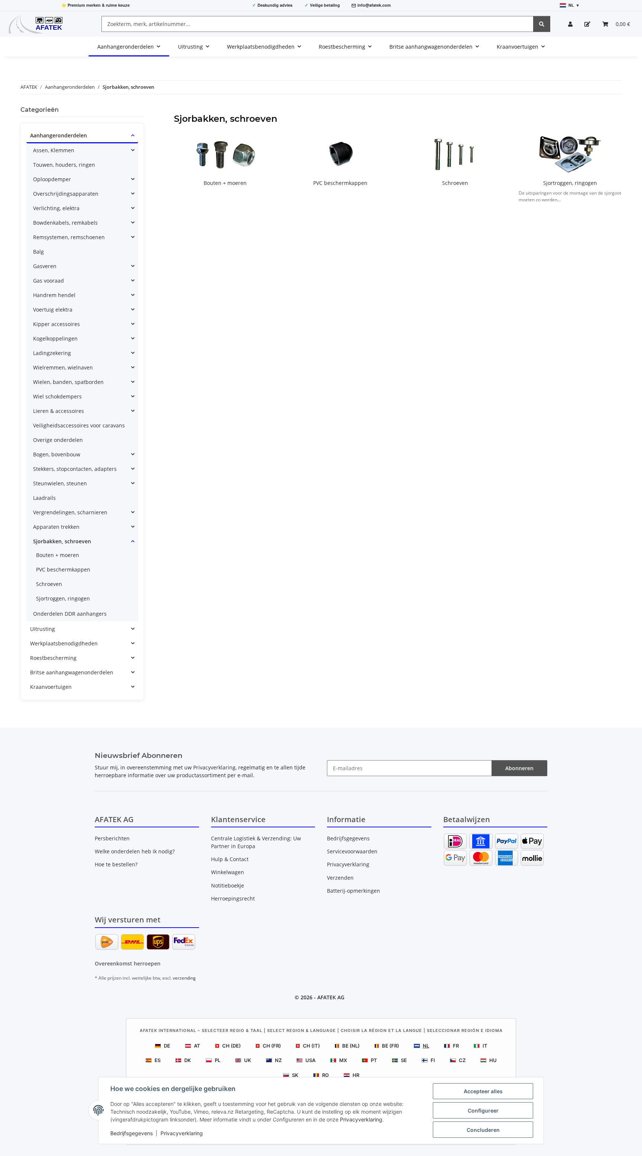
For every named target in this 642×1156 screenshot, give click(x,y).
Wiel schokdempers (57, 396)
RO (325, 1075)
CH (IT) (311, 1046)
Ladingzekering (52, 352)
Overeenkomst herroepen (127, 963)
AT (197, 1046)
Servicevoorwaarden (352, 851)
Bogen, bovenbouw (56, 454)
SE (404, 1060)
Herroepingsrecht (233, 898)
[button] (570, 24)
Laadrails (44, 497)
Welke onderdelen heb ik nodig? (135, 851)
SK (295, 1075)
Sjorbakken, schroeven (62, 541)
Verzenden (340, 877)
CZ (462, 1060)
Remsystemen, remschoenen (69, 237)
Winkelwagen (227, 872)
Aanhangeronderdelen (58, 135)
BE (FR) (390, 1046)
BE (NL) (351, 1046)
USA (310, 1060)
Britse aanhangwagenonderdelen (71, 672)
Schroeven (455, 182)
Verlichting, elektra (56, 208)
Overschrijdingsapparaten (65, 193)
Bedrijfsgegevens (131, 1133)
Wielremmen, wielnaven (63, 367)
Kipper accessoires (56, 324)
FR (456, 1046)
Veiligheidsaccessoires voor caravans (79, 425)
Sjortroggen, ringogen (570, 182)
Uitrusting (42, 628)
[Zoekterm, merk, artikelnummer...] (541, 24)
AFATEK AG (330, 997)
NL (426, 1046)
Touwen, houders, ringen (64, 164)
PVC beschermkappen (340, 182)
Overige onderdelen (58, 439)
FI (433, 1060)
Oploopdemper (52, 179)
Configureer (483, 1110)
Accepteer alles (483, 1091)
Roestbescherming (53, 657)
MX (343, 1060)
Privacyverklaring (361, 1119)
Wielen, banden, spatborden (68, 381)
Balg (38, 251)
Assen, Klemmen (53, 150)
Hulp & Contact (230, 859)
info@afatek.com (374, 5)
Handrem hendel (54, 295)
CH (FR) (272, 1046)
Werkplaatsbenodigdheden (64, 643)
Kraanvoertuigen (51, 686)
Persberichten (112, 838)
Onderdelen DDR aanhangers (70, 613)
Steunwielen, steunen (60, 483)
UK (247, 1060)
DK (187, 1060)
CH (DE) (231, 1046)
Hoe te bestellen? (116, 864)
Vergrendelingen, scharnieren (70, 512)
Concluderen (483, 1130)
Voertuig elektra (52, 309)
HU (493, 1060)
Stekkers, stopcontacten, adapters (75, 468)
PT (374, 1060)
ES (157, 1060)
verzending (184, 978)
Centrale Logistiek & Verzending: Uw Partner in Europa (256, 842)
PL (217, 1060)
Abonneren (519, 768)
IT (485, 1046)
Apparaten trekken (56, 526)
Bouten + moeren (225, 182)
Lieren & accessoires (58, 410)
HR (356, 1075)
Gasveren (44, 266)
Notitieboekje (227, 885)
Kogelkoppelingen (55, 338)
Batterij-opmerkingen (353, 890)
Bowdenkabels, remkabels (65, 222)
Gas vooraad (48, 280)
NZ (278, 1060)
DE (167, 1046)
